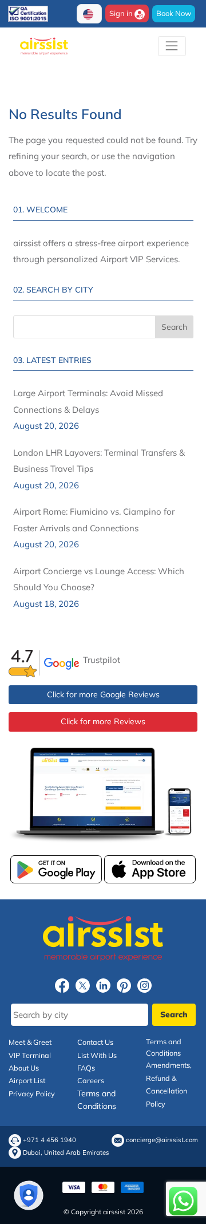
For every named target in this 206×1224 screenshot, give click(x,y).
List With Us (97, 1055)
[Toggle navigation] (172, 46)
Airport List (27, 1080)
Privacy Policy (32, 1093)
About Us (24, 1067)
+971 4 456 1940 (49, 1140)
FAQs (86, 1067)
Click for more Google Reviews (103, 694)
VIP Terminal (30, 1055)
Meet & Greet (30, 1042)
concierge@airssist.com (162, 1140)
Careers (90, 1080)
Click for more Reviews (103, 721)
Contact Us (95, 1042)
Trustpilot (101, 659)
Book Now (173, 13)
